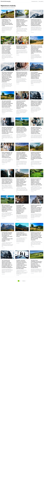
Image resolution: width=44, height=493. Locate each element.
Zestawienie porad (34, 1)
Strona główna (41, 1)
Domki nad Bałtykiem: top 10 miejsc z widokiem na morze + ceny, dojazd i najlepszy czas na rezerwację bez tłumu (7, 155)
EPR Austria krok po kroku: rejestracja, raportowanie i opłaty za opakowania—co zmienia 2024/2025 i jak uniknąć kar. (21, 75)
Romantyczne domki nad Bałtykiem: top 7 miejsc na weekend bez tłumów (21, 47)
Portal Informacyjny (6, 1)
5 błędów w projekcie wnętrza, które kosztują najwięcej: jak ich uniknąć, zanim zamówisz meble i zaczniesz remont (21, 130)
